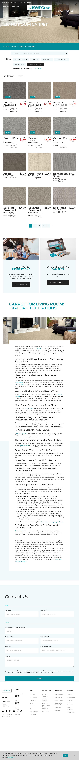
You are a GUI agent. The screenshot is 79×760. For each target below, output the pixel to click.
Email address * (44, 636)
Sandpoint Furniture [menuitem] (18, 17)
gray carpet (19, 382)
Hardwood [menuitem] (33, 700)
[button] (54, 16)
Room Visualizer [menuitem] (45, 695)
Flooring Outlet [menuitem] (16, 11)
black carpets (19, 384)
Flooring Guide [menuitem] (59, 700)
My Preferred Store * (45, 646)
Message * (7, 656)
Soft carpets (19, 531)
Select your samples (56, 282)
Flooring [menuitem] (32, 694)
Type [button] (33, 59)
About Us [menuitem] (69, 694)
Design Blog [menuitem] (45, 711)
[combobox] (38, 53)
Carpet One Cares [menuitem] (70, 701)
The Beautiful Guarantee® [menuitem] (58, 703)
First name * (8, 610)
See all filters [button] (34, 64)
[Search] (66, 53)
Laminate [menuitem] (32, 706)
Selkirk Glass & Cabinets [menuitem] (7, 18)
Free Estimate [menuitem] (34, 711)
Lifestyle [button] (46, 59)
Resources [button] (16, 7)
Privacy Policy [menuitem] (71, 712)
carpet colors (29, 408)
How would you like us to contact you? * (15, 627)
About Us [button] (5, 11)
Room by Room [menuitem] (71, 697)
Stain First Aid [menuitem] (58, 697)
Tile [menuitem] (31, 709)
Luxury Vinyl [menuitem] (33, 697)
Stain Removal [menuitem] (59, 694)
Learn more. (10, 757)
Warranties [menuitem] (58, 707)
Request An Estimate (70, 11)
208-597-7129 (28, 2)
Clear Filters (37, 68)
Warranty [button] (18, 64)
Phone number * (9, 636)
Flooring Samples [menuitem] (44, 699)
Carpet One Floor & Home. (13, 714)
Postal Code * (8, 646)
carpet (39, 348)
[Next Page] (52, 226)
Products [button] (5, 7)
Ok (65, 755)
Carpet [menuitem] (32, 703)
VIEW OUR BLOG (19, 284)
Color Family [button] (60, 59)
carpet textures (24, 445)
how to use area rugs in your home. (52, 522)
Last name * (43, 610)
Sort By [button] (20, 76)
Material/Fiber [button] (20, 59)
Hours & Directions (58, 11)
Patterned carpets (20, 433)
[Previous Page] (26, 226)
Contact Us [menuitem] (70, 704)
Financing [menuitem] (33, 714)
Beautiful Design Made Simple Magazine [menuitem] (46, 706)
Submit (39, 678)
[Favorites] (57, 16)
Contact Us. (33, 46)
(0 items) (59, 15)
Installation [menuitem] (58, 710)
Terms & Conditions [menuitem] (70, 708)
